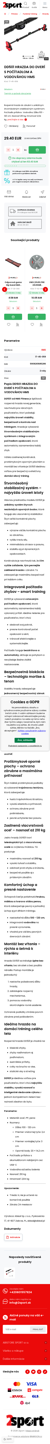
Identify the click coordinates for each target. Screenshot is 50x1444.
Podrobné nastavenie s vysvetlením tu (25, 746)
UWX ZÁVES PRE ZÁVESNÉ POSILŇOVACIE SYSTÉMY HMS (36, 283)
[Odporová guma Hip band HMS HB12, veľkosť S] (13, 262)
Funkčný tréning (30, 14)
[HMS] (43, 91)
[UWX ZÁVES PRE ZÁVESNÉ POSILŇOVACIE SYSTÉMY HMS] (37, 262)
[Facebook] (27, 1372)
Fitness (14, 14)
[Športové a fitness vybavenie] (5, 14)
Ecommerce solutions (18, 1436)
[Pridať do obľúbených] (8, 324)
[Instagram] (39, 1372)
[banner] (12, 5)
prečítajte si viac (16, 119)
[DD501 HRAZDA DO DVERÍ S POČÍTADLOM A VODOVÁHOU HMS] (9, 1272)
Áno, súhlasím (25, 740)
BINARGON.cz (36, 1436)
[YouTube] (33, 1372)
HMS (43, 349)
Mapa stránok (32, 1430)
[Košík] (34, 5)
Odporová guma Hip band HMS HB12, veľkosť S (13, 283)
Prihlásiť (38, 1329)
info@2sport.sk (20, 1303)
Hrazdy (45, 14)
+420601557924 (20, 1292)
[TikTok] (45, 1372)
